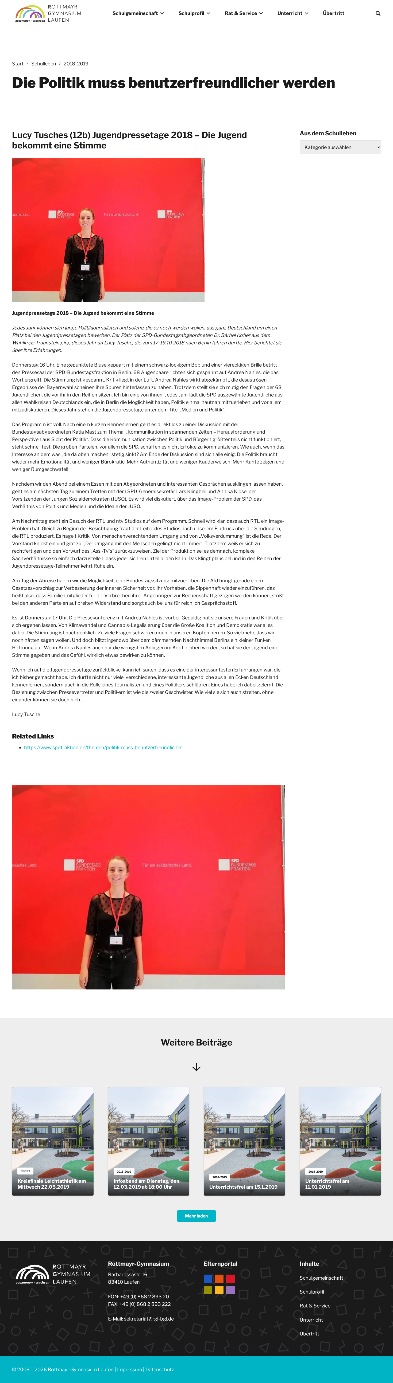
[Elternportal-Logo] (244, 1284)
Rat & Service (315, 1306)
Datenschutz (159, 1369)
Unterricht (311, 1320)
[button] (161, 13)
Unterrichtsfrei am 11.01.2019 (327, 1184)
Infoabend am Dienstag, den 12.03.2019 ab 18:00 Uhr (146, 1184)
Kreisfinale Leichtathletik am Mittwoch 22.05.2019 (52, 1184)
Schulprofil (312, 1292)
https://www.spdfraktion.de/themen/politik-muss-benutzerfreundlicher (103, 747)
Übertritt (309, 1334)
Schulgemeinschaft (321, 1278)
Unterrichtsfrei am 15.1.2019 (243, 1187)
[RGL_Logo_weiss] (48, 13)
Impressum (129, 1369)
